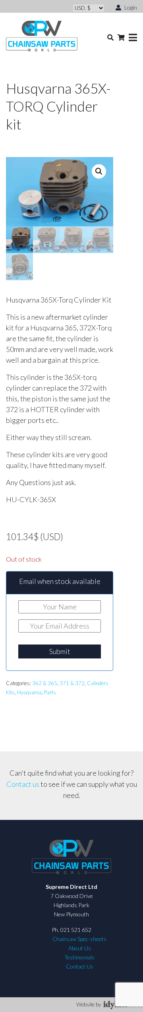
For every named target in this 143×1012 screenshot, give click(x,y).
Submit (59, 651)
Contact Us (79, 966)
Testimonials (79, 957)
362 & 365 (44, 683)
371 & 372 (72, 683)
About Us (79, 948)
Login (130, 7)
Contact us (22, 784)
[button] (99, 171)
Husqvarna (29, 692)
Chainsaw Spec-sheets (79, 938)
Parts (50, 692)
